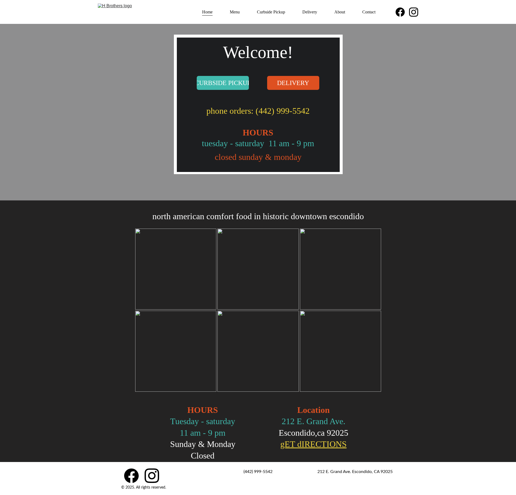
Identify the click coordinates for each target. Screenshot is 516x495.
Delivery (309, 12)
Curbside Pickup (271, 12)
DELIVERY (293, 82)
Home (207, 12)
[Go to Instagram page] (413, 12)
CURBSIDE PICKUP (223, 82)
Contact (368, 12)
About (339, 12)
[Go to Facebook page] (402, 12)
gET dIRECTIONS (313, 444)
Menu (235, 12)
